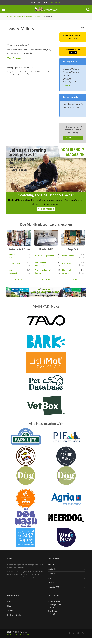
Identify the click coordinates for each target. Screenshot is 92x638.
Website (67, 86)
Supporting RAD (53, 587)
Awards (10, 601)
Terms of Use (24, 634)
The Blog (10, 610)
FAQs (49, 578)
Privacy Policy (12, 634)
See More (19, 279)
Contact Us (51, 574)
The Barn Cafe (14, 264)
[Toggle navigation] (4, 9)
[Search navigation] (88, 9)
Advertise (51, 583)
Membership (52, 569)
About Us (51, 564)
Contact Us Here (73, 138)
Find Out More (56, 2)
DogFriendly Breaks (14, 615)
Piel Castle (66, 264)
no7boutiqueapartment (44, 256)
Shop (9, 606)
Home (9, 16)
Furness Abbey (68, 256)
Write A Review (14, 58)
